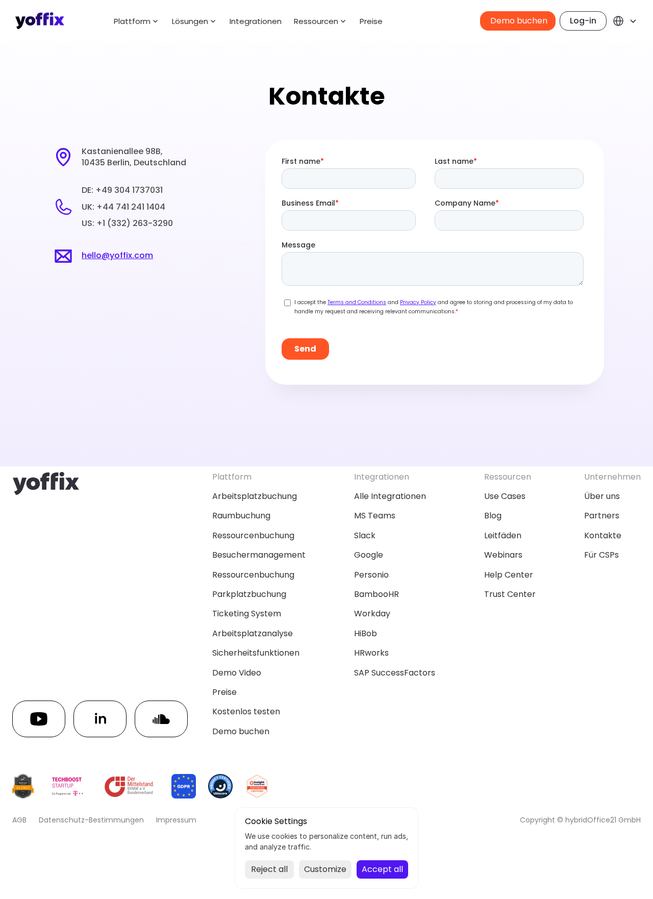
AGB (19, 820)
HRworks (371, 653)
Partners (601, 515)
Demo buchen (240, 731)
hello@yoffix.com (117, 255)
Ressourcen (316, 21)
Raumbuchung (241, 515)
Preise (371, 21)
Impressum (176, 820)
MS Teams (374, 515)
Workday (372, 613)
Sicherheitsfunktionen (255, 653)
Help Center (508, 575)
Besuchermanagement (259, 555)
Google (368, 555)
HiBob (365, 633)
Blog (492, 515)
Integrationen (256, 21)
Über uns (602, 496)
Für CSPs (601, 555)
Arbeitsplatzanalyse (252, 633)
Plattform (132, 21)
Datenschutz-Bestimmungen (91, 820)
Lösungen (190, 21)
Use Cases (504, 496)
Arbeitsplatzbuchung (254, 496)
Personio (371, 575)
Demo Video (236, 673)
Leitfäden (502, 535)
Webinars (503, 555)
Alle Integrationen (390, 496)
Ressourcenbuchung (253, 535)
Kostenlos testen (246, 711)
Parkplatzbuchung (249, 594)
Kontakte (602, 535)
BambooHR (376, 594)
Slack (364, 535)
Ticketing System (246, 613)
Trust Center (510, 594)
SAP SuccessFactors (394, 673)
